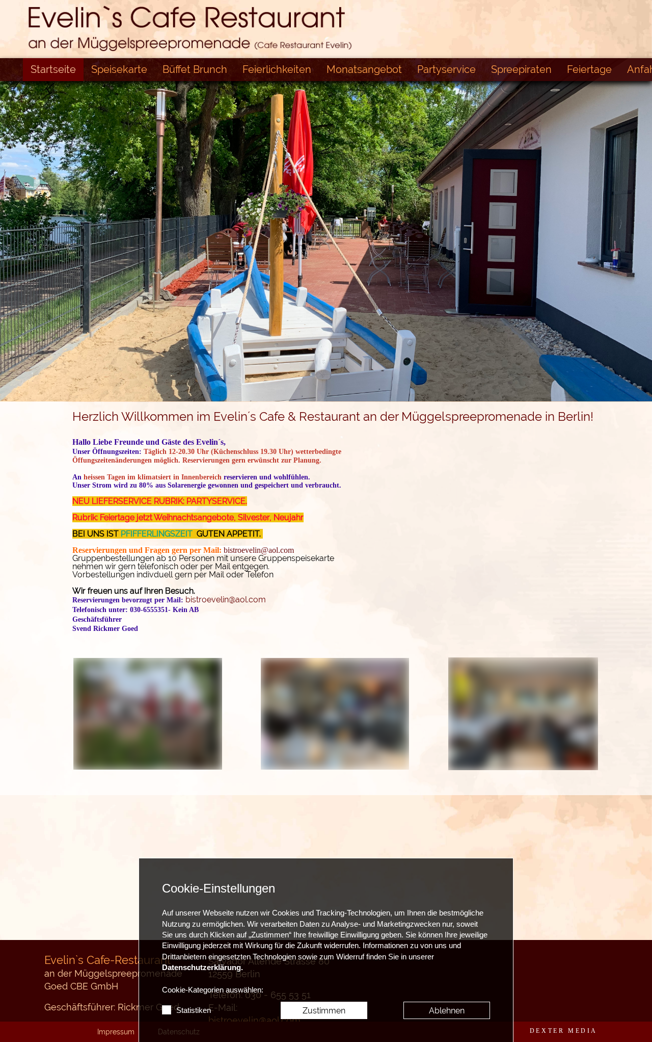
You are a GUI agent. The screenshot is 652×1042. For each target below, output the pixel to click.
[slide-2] (316, 380)
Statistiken (193, 1010)
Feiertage (589, 69)
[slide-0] (275, 380)
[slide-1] (295, 380)
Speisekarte (119, 69)
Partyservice (446, 69)
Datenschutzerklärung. (202, 967)
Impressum (115, 1032)
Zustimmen (324, 1010)
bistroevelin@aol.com (259, 550)
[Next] (639, 224)
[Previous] (12, 224)
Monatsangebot (364, 69)
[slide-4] (356, 380)
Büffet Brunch (194, 69)
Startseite (53, 69)
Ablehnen (447, 1010)
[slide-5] (377, 380)
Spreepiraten (521, 69)
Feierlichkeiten (276, 69)
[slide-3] (336, 380)
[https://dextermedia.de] (563, 1030)
